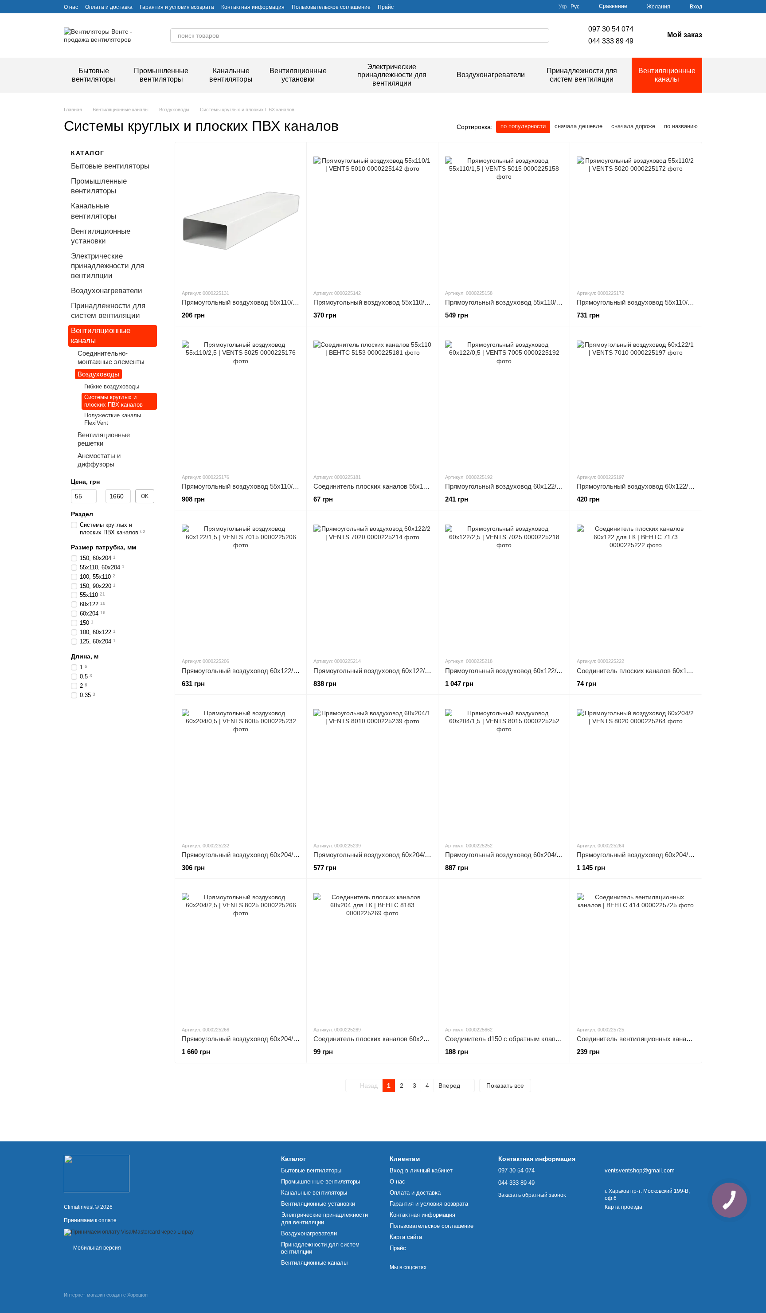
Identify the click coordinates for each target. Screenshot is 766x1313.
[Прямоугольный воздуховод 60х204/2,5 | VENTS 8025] (241, 952)
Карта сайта (406, 1237)
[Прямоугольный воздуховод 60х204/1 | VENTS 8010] (372, 768)
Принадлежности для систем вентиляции (582, 74)
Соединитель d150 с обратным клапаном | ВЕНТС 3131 (529, 1039)
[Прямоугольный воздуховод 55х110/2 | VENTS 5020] (636, 215)
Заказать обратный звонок (532, 1195)
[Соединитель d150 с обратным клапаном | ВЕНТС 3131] (504, 952)
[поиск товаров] (542, 35)
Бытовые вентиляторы (93, 74)
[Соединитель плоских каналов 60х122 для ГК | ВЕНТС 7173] (636, 583)
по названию (681, 126)
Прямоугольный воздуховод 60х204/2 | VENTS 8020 (656, 854)
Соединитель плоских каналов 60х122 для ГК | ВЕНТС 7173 (668, 670)
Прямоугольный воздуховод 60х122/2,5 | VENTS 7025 (527, 670)
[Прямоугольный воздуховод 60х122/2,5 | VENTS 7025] (504, 583)
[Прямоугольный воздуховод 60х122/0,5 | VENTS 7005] (504, 399)
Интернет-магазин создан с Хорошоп (106, 1294)
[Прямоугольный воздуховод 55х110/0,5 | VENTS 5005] (241, 215)
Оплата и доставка (109, 7)
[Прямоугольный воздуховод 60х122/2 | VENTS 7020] (372, 583)
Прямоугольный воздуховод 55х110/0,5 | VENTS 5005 (263, 302)
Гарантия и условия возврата (177, 7)
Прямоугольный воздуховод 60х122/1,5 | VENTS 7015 (263, 670)
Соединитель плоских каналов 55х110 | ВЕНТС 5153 (393, 486)
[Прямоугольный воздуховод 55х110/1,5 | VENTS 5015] (504, 215)
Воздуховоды (98, 374)
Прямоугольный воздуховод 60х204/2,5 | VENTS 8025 (263, 1039)
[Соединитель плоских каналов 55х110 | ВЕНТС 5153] (372, 399)
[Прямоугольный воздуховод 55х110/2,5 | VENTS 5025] (241, 399)
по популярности (523, 126)
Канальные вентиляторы (231, 74)
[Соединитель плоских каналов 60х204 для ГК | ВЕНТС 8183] (372, 952)
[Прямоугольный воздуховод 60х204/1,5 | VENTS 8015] (504, 768)
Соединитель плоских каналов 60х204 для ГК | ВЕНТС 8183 (405, 1039)
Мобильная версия (96, 1248)
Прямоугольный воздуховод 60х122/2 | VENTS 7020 (392, 670)
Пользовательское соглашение (331, 7)
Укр (563, 6)
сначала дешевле (578, 126)
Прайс (386, 7)
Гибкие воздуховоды (111, 386)
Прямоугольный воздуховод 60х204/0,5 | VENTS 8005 (263, 854)
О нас (71, 7)
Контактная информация (253, 7)
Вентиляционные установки (298, 74)
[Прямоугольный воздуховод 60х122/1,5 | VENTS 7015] (241, 583)
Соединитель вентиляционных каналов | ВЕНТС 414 (657, 1039)
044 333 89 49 (610, 41)
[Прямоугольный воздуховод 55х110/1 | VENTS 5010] (372, 215)
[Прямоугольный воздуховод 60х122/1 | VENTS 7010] (636, 399)
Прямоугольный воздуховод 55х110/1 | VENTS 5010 (392, 302)
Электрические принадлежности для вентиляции (391, 75)
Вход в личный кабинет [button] (421, 1170)
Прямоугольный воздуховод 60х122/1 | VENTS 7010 (656, 486)
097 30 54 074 (610, 29)
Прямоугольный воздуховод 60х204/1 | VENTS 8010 (392, 854)
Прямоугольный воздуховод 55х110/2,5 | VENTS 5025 (263, 486)
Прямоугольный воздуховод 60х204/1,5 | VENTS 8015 (527, 854)
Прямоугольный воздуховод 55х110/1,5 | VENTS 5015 (526, 302)
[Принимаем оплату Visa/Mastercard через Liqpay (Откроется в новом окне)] (129, 1232)
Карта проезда (623, 1207)
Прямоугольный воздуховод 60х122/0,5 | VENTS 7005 (527, 486)
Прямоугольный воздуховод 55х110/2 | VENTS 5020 (656, 302)
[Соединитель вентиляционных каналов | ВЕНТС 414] (636, 952)
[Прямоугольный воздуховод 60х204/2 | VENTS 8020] (636, 768)
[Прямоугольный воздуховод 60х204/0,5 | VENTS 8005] (241, 768)
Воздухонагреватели (491, 74)
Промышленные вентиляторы (161, 74)
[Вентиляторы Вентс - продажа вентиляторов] (96, 1173)
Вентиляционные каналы (667, 74)
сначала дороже (633, 126)
